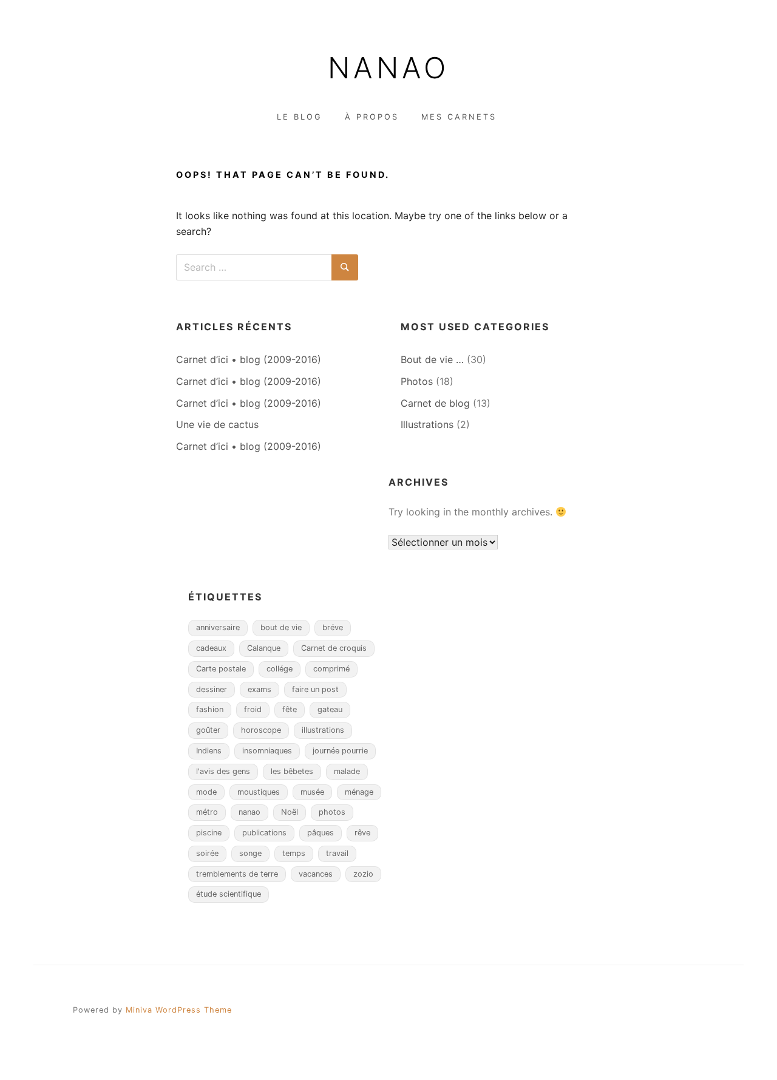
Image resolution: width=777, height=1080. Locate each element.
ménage (359, 791)
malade (347, 771)
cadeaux (211, 648)
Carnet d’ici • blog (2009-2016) (248, 359)
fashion (209, 709)
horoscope (261, 730)
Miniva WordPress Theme (179, 1009)
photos (332, 812)
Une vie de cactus (217, 424)
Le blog (299, 116)
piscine (209, 832)
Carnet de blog (435, 403)
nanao (249, 812)
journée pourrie (340, 750)
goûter (208, 730)
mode (206, 791)
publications (264, 832)
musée (312, 791)
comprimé (331, 668)
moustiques (258, 791)
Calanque (263, 648)
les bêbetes (292, 771)
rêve (362, 832)
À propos (372, 116)
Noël (289, 812)
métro (207, 812)
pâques (320, 832)
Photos (417, 381)
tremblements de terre (237, 873)
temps (293, 853)
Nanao (388, 68)
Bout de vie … (432, 359)
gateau (329, 709)
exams (259, 689)
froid (253, 709)
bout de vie (281, 627)
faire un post (315, 689)
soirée (207, 853)
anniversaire (218, 627)
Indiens (209, 750)
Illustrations (427, 424)
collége (279, 668)
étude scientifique (228, 893)
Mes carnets (459, 116)
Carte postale (221, 668)
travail (337, 853)
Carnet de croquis (334, 648)
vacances (316, 873)
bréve (332, 627)
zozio (363, 873)
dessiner (211, 689)
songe (250, 853)
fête (289, 709)
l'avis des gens (223, 771)
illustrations (323, 730)
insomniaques (267, 750)
